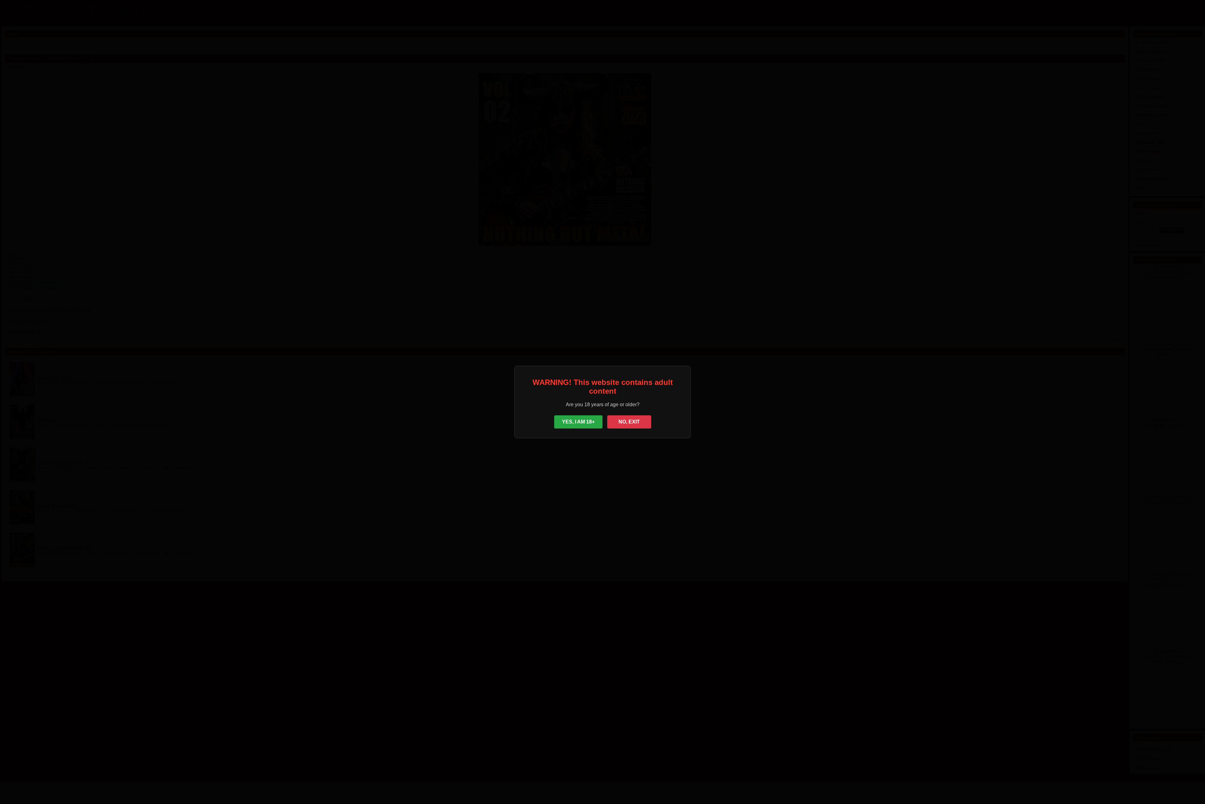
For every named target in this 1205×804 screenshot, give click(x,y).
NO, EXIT (629, 421)
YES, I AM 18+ (578, 421)
